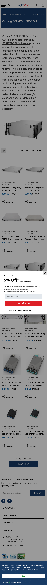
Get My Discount (23, 303)
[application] (23, 573)
